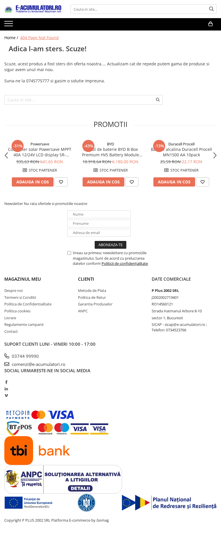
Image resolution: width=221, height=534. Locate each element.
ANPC (83, 310)
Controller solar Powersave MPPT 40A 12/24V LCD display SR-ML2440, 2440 (39, 152)
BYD (110, 144)
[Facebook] (6, 382)
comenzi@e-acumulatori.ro (38, 364)
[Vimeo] (6, 395)
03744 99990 (25, 356)
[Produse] (9, 25)
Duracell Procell (181, 144)
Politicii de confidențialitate (125, 263)
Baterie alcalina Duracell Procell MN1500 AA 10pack (181, 152)
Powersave (40, 144)
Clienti (86, 279)
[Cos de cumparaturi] (210, 24)
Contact (11, 331)
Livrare (10, 317)
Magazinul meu (22, 279)
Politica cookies (17, 310)
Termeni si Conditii (20, 297)
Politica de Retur (92, 297)
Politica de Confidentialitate (28, 304)
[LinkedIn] (6, 389)
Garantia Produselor (95, 304)
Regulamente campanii (23, 324)
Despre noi (13, 290)
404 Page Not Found (39, 37)
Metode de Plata (92, 290)
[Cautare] (211, 9)
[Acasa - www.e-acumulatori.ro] (33, 9)
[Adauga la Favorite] (61, 182)
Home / (11, 37)
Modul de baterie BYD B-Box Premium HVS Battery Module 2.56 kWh (110, 152)
